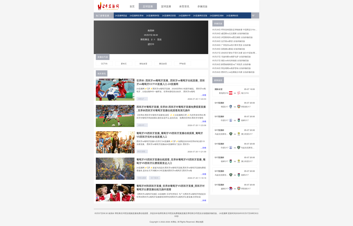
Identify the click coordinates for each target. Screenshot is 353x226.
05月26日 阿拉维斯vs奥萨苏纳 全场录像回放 (231, 68)
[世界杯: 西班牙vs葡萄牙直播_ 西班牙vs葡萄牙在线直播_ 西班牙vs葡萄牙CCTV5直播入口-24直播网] (115, 90)
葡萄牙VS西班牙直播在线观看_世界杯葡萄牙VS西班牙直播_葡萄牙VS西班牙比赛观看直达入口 (171, 161)
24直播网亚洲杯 (217, 15)
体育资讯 (184, 6)
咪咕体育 (143, 63)
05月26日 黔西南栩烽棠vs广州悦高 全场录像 (231, 64)
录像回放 (202, 6)
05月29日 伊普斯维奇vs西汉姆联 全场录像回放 (232, 37)
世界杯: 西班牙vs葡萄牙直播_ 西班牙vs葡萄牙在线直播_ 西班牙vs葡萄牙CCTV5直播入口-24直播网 (171, 82)
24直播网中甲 (185, 15)
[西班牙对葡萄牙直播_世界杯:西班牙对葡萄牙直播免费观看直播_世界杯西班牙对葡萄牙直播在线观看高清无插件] (115, 116)
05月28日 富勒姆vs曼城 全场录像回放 (228, 48)
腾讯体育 (163, 63)
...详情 (203, 95)
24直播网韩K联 (152, 15)
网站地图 (199, 221)
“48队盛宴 (141, 177)
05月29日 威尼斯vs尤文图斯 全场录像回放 (230, 33)
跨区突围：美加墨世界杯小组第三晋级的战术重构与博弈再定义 (142, 151)
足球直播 (148, 6)
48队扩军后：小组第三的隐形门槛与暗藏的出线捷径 (142, 99)
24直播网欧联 (232, 15)
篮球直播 (166, 6)
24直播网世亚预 (200, 15)
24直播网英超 (121, 15)
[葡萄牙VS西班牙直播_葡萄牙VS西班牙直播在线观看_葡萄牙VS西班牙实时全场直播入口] (115, 142)
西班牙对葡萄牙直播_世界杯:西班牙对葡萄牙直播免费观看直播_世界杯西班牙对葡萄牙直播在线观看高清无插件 (171, 108)
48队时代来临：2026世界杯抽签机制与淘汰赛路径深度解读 (142, 125)
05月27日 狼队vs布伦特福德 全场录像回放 (230, 60)
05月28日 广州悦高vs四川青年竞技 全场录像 (231, 45)
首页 (132, 6)
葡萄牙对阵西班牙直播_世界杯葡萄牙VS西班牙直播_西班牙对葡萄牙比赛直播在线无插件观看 (171, 187)
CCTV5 (104, 63)
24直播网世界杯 (137, 15)
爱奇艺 (124, 63)
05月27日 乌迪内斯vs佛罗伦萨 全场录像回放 (231, 56)
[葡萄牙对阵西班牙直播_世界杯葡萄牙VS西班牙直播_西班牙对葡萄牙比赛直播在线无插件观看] (115, 195)
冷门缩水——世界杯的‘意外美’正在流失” (154, 178)
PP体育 (182, 63)
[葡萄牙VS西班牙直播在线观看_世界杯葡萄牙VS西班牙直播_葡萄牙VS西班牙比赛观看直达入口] (115, 169)
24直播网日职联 (169, 15)
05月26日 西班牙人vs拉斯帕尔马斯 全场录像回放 (233, 72)
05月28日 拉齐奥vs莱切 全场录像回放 (228, 41)
